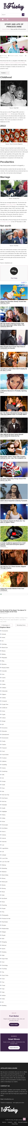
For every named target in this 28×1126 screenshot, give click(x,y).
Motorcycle (4, 881)
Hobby (3, 818)
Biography (4, 657)
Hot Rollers (4, 828)
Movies (4, 885)
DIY (3, 724)
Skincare (4, 945)
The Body (4, 968)
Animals (4, 634)
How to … (4, 831)
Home (3, 821)
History (3, 814)
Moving (4, 888)
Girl (3, 778)
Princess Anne (6, 619)
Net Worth (4, 898)
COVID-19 (4, 707)
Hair (3, 791)
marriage (22, 617)
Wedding (4, 1005)
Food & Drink (5, 754)
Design (3, 721)
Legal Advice (5, 848)
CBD (3, 681)
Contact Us (10, 1122)
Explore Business (14, 1047)
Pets (3, 911)
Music (3, 891)
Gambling (4, 764)
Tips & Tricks (5, 975)
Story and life (3, 621)
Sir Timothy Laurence (5, 221)
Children (4, 687)
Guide (3, 784)
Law (3, 845)
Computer (4, 701)
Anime (3, 637)
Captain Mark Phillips (11, 204)
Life (3, 851)
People (3, 908)
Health (3, 808)
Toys (3, 982)
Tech (3, 962)
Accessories (5, 630)
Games (4, 768)
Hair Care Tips (5, 794)
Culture (4, 717)
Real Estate (5, 921)
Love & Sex (5, 858)
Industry (4, 834)
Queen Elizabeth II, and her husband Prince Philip (12, 62)
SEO (3, 938)
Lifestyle (4, 855)
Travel (3, 985)
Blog (3, 661)
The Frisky (4, 55)
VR (3, 1002)
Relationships (5, 928)
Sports (3, 948)
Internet (4, 838)
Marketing (4, 868)
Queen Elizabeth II (15, 619)
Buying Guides (5, 667)
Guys (3, 788)
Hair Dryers (5, 798)
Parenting (4, 905)
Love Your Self (5, 861)
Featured (4, 748)
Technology (5, 965)
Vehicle (4, 995)
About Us (4, 1122)
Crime (3, 711)
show (7, 72)
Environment (5, 737)
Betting (3, 654)
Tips (3, 972)
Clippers (4, 694)
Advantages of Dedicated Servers (7, 625)
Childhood (17, 617)
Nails (3, 895)
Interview (4, 841)
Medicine (4, 871)
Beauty (3, 650)
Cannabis (4, 671)
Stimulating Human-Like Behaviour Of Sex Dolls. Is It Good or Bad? (22, 625)
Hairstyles (4, 804)
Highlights (4, 811)
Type (3, 988)
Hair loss (4, 801)
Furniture (4, 758)
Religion (4, 932)
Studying (4, 952)
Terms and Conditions (22, 1122)
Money (3, 878)
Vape (3, 992)
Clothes (4, 697)
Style (3, 955)
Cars (3, 674)
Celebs (16, 55)
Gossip (3, 781)
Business (4, 664)
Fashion (4, 744)
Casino (3, 677)
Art (2, 640)
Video (3, 998)
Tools (3, 978)
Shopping (4, 942)
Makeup (4, 865)
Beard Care (5, 647)
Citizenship (4, 691)
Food (3, 751)
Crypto (3, 714)
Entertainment (5, 734)
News (3, 901)
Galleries (4, 761)
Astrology (4, 644)
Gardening (4, 771)
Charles (9, 114)
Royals (21, 55)
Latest (15, 1122)
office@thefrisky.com (9, 1099)
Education (4, 731)
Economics (4, 727)
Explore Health (14, 1024)
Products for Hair (6, 918)
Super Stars (5, 958)
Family (3, 741)
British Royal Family (9, 617)
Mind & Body (5, 875)
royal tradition (23, 619)
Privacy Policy (15, 1124)
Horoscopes (5, 824)
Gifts (3, 774)
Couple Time (5, 704)
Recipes (4, 925)
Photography (5, 915)
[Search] (23, 14)
